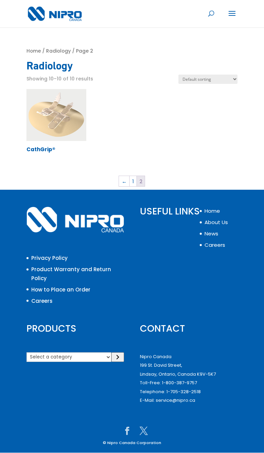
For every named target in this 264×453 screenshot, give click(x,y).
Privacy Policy (49, 258)
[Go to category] (117, 357)
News (211, 233)
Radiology (58, 51)
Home (33, 51)
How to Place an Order (60, 289)
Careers (42, 301)
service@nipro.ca (175, 400)
